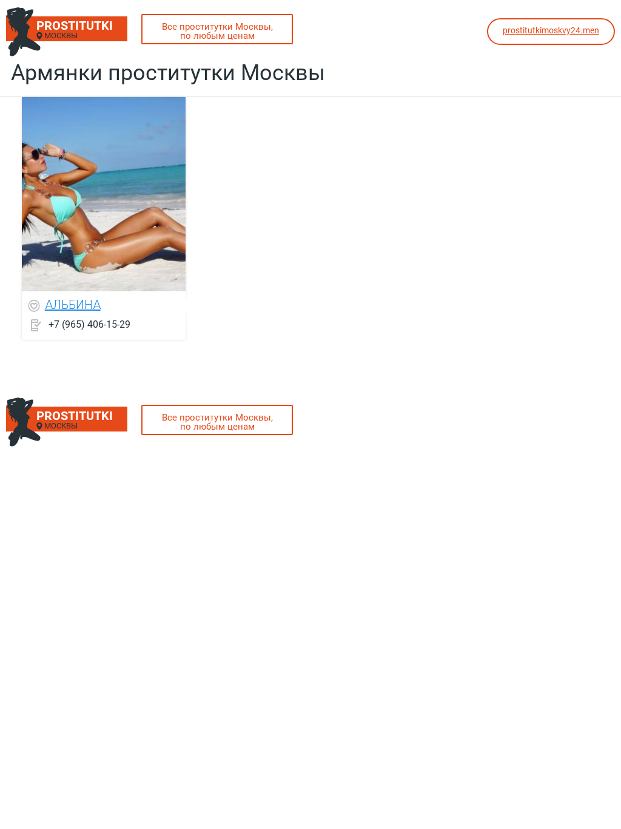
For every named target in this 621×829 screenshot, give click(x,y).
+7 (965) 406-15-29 (89, 324)
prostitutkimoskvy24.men (551, 30)
